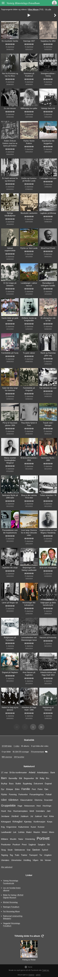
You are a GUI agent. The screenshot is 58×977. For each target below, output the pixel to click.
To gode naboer (29, 353)
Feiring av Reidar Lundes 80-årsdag (29, 961)
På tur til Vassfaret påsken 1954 (10, 424)
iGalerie (31, 975)
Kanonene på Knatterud (29, 74)
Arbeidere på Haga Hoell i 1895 (29, 708)
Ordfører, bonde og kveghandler (29, 319)
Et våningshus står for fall (48, 319)
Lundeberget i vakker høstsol (29, 284)
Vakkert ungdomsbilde (10, 249)
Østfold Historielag (10, 902)
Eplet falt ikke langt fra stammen (10, 389)
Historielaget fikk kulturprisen (28, 604)
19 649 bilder (7, 746)
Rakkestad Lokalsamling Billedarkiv (12, 917)
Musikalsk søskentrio (29, 213)
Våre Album (33, 9)
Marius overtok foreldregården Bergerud (10, 460)
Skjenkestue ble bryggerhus (48, 142)
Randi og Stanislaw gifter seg (48, 354)
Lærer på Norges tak (10, 603)
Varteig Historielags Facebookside (10, 882)
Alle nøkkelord (6, 867)
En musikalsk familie (10, 41)
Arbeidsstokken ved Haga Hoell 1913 (48, 673)
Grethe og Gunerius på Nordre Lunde (29, 179)
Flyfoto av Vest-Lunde (28, 248)
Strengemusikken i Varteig (48, 74)
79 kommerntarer (37, 752)
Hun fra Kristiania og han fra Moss (10, 74)
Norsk (28, 967)
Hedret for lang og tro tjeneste (10, 708)
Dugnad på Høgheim (10, 672)
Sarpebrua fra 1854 (48, 41)
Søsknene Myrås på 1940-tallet (10, 496)
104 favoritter (19, 757)
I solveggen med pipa (48, 178)
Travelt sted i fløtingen (48, 424)
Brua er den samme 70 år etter (29, 496)
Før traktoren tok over (48, 388)
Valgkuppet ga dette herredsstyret (48, 604)
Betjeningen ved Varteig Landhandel (29, 569)
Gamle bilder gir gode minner (10, 319)
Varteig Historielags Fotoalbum (23, 3)
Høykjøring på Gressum (48, 708)
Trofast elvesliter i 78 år (48, 496)
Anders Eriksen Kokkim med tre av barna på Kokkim (10, 143)
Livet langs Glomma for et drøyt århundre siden (29, 532)
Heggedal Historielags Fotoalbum (11, 924)
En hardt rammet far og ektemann (10, 179)
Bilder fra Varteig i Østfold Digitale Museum (13, 896)
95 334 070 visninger (21, 752)
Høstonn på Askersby (48, 638)
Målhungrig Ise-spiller (29, 108)
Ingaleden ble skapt (10, 568)
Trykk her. (45, 970)
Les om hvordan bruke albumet (12, 889)
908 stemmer (7, 757)
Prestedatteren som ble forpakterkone (10, 531)
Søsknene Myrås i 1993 (48, 459)
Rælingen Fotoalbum (11, 907)
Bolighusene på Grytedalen (10, 639)
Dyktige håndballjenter (10, 214)
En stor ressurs (10, 108)
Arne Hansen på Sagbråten (29, 673)
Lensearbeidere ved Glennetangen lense (29, 639)
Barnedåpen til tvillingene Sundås (48, 284)
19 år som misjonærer (48, 568)
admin (38, 975)
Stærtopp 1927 (29, 41)
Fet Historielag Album (11, 911)
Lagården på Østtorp (48, 213)
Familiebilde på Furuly (9, 353)
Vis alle (48, 9)
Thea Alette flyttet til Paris (29, 424)
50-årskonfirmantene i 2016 (29, 459)
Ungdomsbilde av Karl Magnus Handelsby (48, 531)
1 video (16, 746)
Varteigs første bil (48, 108)
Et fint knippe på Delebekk (10, 284)
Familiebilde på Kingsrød (29, 389)
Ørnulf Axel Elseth (48, 248)
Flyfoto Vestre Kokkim (28, 142)
